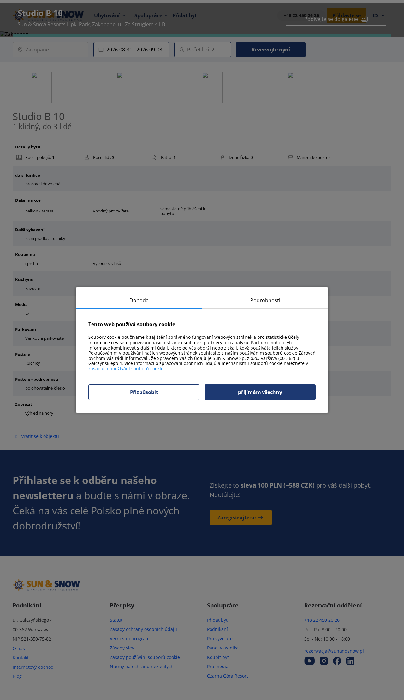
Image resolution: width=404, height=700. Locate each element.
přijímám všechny (260, 392)
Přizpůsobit (144, 392)
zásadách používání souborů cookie (125, 369)
